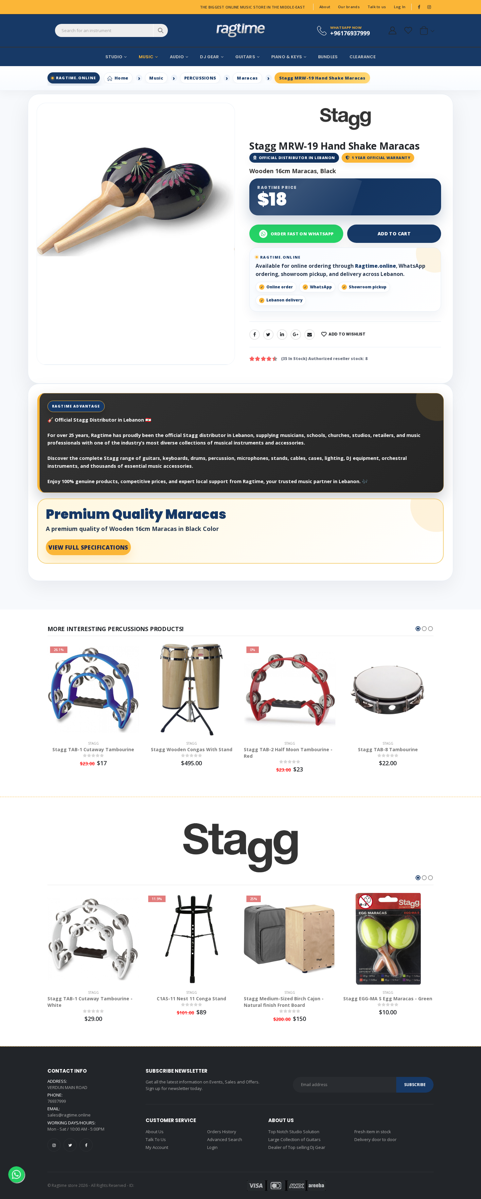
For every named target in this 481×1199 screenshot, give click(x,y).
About (324, 6)
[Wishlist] (408, 30)
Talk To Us (156, 1139)
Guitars (245, 57)
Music (146, 57)
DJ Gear (209, 57)
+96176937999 (350, 32)
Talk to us (376, 6)
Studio (114, 57)
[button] (426, 30)
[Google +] (296, 334)
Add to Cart (394, 233)
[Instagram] (54, 1145)
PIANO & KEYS (286, 57)
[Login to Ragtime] (392, 30)
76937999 (56, 1101)
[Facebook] (254, 334)
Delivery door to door (375, 1139)
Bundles (328, 57)
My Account (157, 1147)
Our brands (349, 6)
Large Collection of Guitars (294, 1139)
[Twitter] (268, 334)
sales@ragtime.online (69, 1115)
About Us (155, 1132)
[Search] (160, 30)
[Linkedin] (282, 334)
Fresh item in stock (372, 1132)
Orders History (221, 1132)
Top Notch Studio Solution (293, 1132)
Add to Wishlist (347, 334)
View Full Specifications (88, 547)
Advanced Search (224, 1139)
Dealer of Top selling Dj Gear (296, 1147)
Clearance (362, 57)
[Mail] (309, 334)
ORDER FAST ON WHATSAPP (302, 234)
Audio (177, 57)
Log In (400, 6)
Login (212, 1147)
